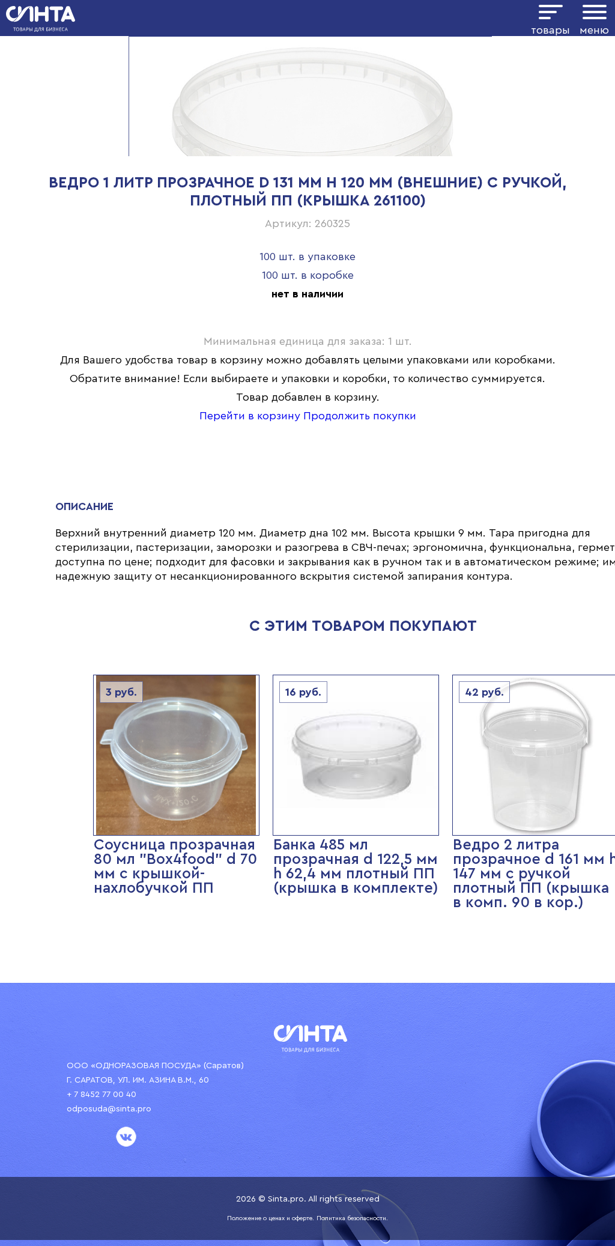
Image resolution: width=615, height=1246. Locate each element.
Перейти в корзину (249, 415)
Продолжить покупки (359, 415)
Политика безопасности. (352, 1218)
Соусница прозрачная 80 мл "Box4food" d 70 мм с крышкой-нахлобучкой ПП (175, 866)
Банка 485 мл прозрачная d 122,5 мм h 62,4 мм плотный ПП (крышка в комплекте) (355, 866)
